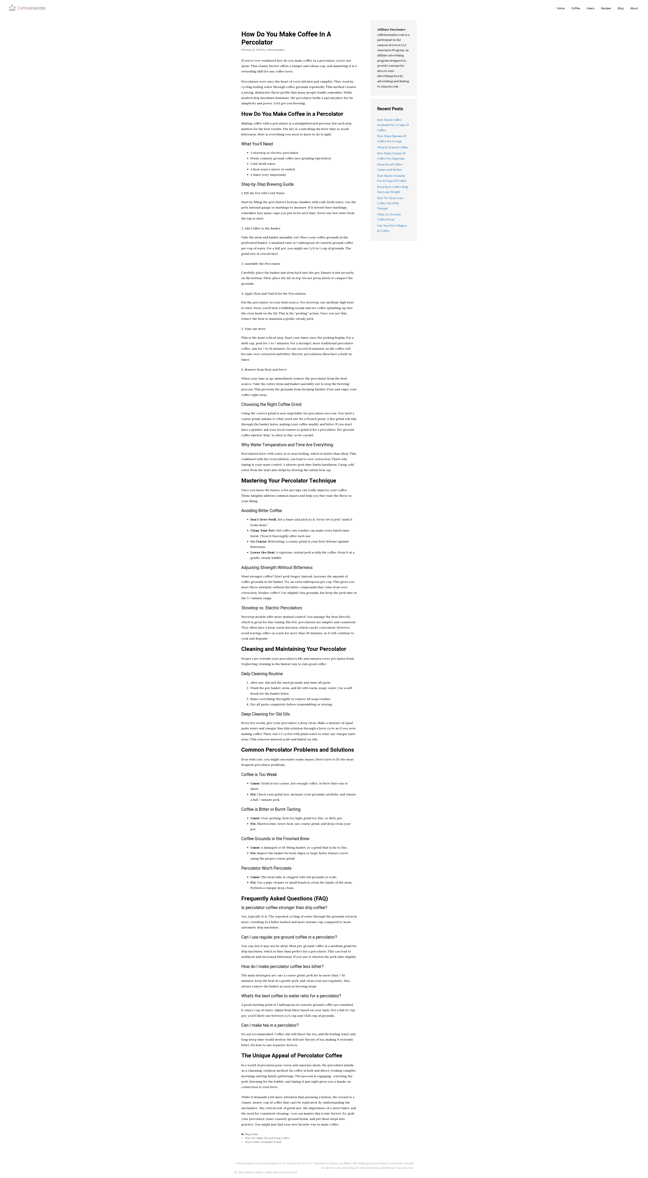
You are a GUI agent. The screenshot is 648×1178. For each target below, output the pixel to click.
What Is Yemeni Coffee (392, 147)
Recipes (606, 8)
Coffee (575, 8)
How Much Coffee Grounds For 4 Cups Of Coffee (393, 125)
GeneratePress (287, 1172)
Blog (621, 8)
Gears (590, 8)
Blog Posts (251, 1134)
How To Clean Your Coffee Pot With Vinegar (390, 203)
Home (561, 8)
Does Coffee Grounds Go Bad (263, 1142)
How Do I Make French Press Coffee (267, 1138)
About (634, 8)
